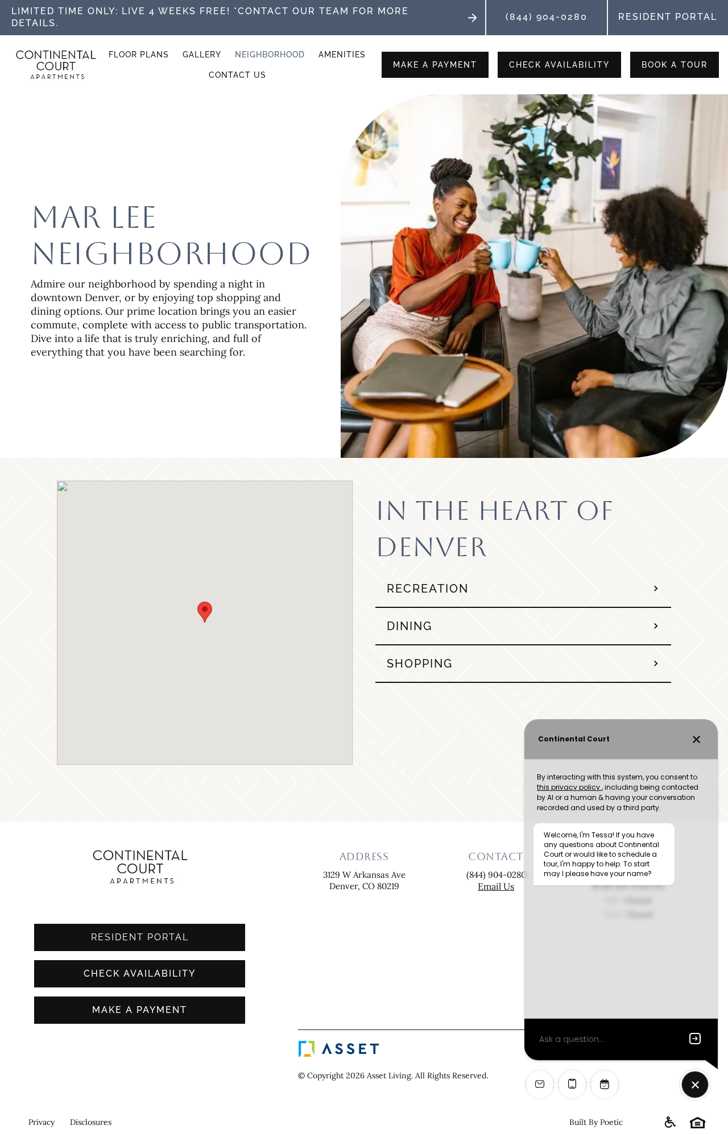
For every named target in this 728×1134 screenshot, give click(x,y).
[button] (204, 612)
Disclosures (90, 1122)
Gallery (202, 54)
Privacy (39, 1122)
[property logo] (55, 64)
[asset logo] (400, 1048)
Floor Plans (139, 54)
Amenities (342, 54)
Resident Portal (667, 16)
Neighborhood (270, 54)
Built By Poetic (596, 1122)
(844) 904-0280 (547, 16)
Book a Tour (675, 64)
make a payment (435, 64)
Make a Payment (139, 1009)
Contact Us (237, 75)
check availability (559, 64)
